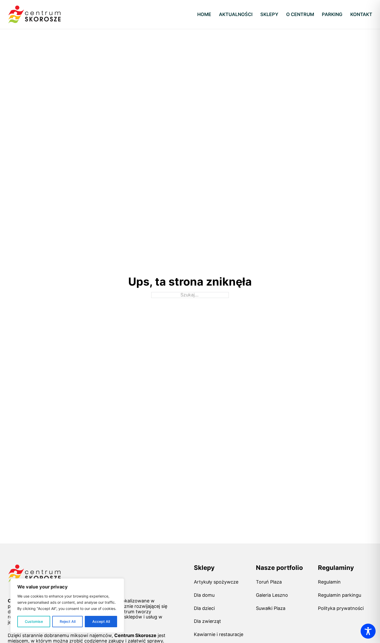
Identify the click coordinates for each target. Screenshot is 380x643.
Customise (34, 621)
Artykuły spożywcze (216, 582)
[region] (67, 605)
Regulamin (329, 582)
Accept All (101, 621)
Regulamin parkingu (339, 595)
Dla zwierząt (207, 621)
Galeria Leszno (272, 595)
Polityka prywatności (341, 608)
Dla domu (204, 595)
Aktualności (236, 14)
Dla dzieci (204, 608)
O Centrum (300, 14)
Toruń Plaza (269, 582)
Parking (332, 14)
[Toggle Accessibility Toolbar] (368, 631)
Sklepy (269, 14)
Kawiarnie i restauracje (218, 634)
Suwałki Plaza (270, 608)
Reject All (67, 621)
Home (204, 14)
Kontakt (361, 14)
